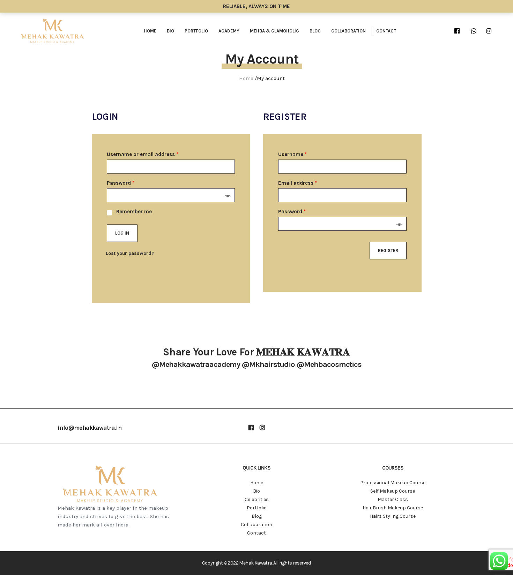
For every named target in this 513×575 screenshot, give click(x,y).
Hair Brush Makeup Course (393, 508)
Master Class (393, 499)
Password (120, 183)
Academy (228, 31)
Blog (315, 31)
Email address (297, 183)
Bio (170, 31)
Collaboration (348, 31)
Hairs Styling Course (393, 516)
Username (292, 154)
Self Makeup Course (392, 491)
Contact (386, 31)
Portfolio (196, 31)
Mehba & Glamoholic (274, 31)
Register (388, 250)
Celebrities (257, 499)
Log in (122, 233)
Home (150, 31)
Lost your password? (130, 253)
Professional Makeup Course (392, 483)
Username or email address (142, 154)
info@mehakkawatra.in (89, 427)
